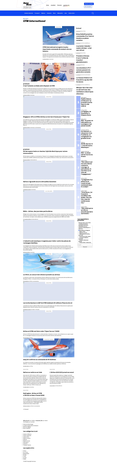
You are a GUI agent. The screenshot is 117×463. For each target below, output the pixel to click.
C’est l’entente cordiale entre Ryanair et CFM (39, 86)
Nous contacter (26, 428)
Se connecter (88, 6)
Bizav (54, 13)
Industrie (49, 13)
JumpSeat (53, 5)
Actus (47, 5)
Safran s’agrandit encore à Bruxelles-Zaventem (39, 182)
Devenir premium (89, 3)
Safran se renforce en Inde (32, 372)
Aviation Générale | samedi (83, 240)
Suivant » (27, 409)
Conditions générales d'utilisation (30, 425)
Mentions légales (27, 427)
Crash (24, 456)
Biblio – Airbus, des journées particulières (37, 211)
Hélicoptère (60, 13)
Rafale (24, 459)
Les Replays (26, 422)
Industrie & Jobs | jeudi (84, 236)
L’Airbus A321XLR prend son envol (62, 372)
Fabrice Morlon (34, 159)
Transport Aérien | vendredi (83, 238)
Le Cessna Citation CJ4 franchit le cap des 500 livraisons (84, 80)
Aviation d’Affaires (27, 434)
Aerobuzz (51, 59)
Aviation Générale (28, 13)
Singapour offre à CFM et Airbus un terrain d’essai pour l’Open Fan (46, 117)
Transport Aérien (48, 339)
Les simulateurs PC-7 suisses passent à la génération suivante (83, 70)
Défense (43, 13)
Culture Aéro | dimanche (85, 242)
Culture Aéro (72, 13)
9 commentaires (37, 406)
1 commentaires (38, 127)
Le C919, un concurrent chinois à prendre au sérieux (41, 275)
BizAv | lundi (82, 231)
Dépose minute (26, 441)
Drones (25, 457)
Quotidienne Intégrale (84, 230)
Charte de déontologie (28, 424)
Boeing (24, 454)
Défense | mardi (83, 232)
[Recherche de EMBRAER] (92, 13)
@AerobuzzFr (26, 420)
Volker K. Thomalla (35, 309)
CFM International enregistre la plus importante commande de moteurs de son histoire (57, 49)
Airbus (24, 450)
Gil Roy (31, 281)
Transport (37, 13)
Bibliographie (26, 453)
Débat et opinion (26, 438)
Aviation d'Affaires (85, 74)
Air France (25, 452)
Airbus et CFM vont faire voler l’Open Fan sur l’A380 (41, 331)
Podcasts (59, 5)
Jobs (66, 13)
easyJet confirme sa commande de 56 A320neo (39, 359)
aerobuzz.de (66, 5)
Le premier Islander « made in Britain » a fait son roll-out (84, 48)
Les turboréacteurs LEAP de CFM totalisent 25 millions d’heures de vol (47, 303)
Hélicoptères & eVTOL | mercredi (84, 234)
